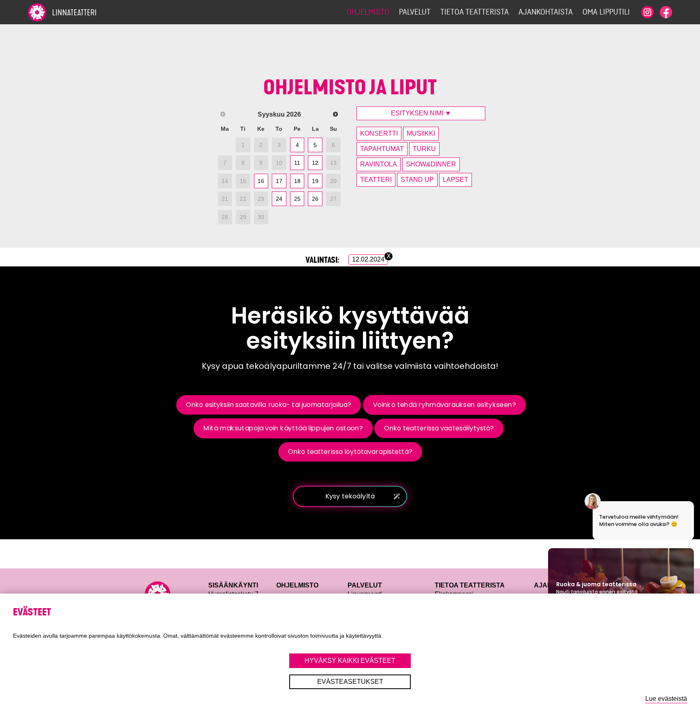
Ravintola (378, 164)
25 (297, 199)
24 (279, 199)
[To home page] (76, 12)
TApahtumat (382, 148)
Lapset (455, 179)
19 (315, 181)
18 (297, 181)
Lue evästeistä (666, 698)
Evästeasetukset (350, 681)
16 (261, 181)
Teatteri (376, 179)
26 (315, 199)
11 (297, 163)
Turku (424, 148)
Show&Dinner (431, 164)
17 (279, 181)
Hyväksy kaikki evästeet (350, 660)
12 (315, 163)
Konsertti (379, 133)
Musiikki (421, 133)
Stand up (417, 179)
